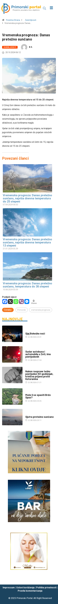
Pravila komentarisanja (30, 590)
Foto (27, 331)
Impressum (9, 587)
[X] (10, 301)
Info (27, 414)
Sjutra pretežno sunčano (39, 416)
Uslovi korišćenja (25, 587)
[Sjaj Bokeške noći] (12, 334)
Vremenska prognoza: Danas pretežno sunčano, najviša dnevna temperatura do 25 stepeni (27, 198)
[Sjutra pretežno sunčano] (12, 417)
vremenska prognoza (40, 310)
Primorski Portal (24, 598)
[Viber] (21, 301)
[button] (44, 8)
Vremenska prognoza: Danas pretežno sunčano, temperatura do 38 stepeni (27, 285)
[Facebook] (4, 301)
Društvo (29, 349)
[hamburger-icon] (51, 8)
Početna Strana (13, 20)
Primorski (21, 310)
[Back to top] (51, 579)
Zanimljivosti (30, 20)
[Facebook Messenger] (26, 301)
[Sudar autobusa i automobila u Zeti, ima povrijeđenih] (12, 354)
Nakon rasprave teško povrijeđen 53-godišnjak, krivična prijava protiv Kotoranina (39, 375)
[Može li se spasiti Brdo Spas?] (12, 396)
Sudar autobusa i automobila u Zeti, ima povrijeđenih (38, 354)
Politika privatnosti (46, 587)
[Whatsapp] (15, 301)
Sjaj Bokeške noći (35, 333)
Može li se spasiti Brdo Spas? (38, 396)
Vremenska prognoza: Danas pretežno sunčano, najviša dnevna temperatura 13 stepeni (27, 242)
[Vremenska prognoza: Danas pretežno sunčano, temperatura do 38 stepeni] (27, 266)
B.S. (31, 47)
